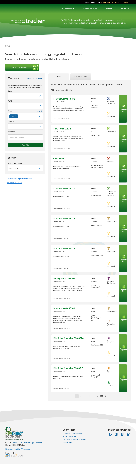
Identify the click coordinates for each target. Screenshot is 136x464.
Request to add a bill (14, 182)
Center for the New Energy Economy (26, 442)
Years (24, 111)
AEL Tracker (66, 9)
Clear (38, 111)
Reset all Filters (34, 78)
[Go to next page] (105, 396)
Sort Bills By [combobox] (13, 168)
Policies (10, 101)
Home (7, 46)
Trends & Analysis (89, 9)
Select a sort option (15, 163)
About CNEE (125, 9)
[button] (63, 8)
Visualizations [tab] (80, 76)
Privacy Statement (69, 436)
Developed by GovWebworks (17, 449)
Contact (108, 9)
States (10, 91)
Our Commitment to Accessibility (75, 439)
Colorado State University (72, 433)
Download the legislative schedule (19, 179)
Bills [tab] (59, 76)
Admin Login (67, 442)
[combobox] (25, 96)
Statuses (11, 122)
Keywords (11, 131)
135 (101, 396)
